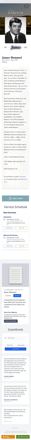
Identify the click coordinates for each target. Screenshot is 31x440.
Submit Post (15, 349)
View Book (8, 295)
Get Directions (9, 228)
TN (7, 224)
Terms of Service (20, 432)
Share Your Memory (10, 321)
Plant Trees (21, 228)
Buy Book (17, 295)
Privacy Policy (11, 432)
